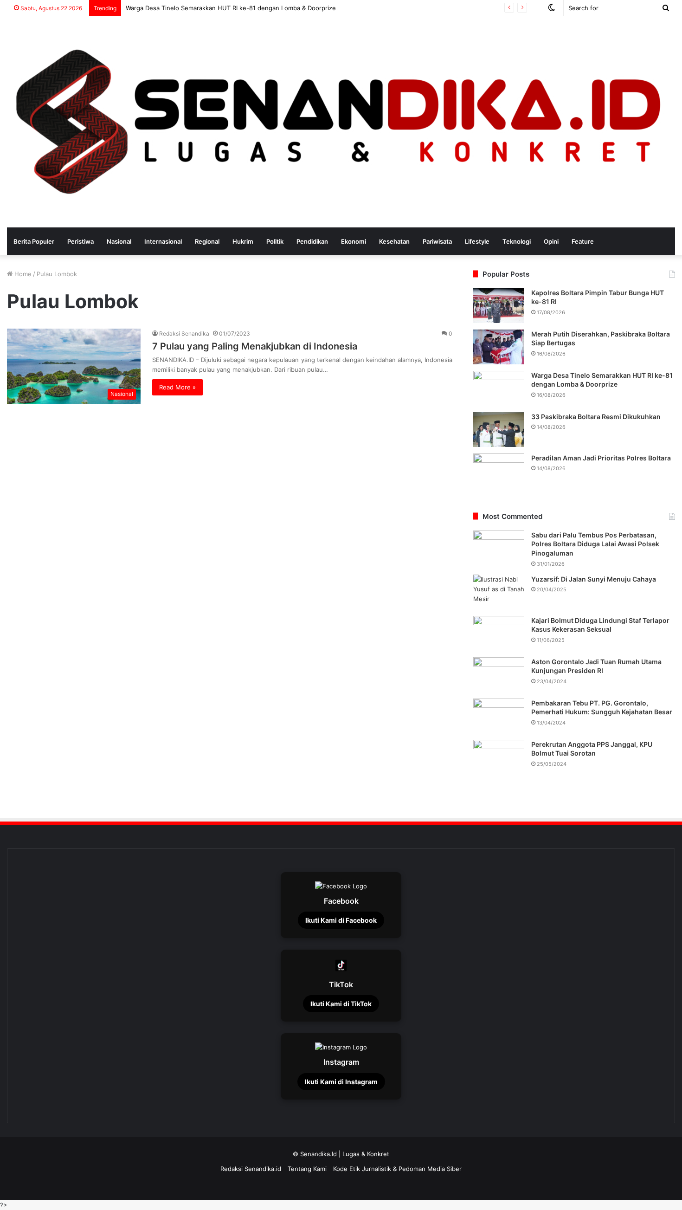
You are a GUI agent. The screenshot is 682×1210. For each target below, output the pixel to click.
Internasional (163, 241)
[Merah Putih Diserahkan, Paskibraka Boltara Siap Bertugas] (498, 347)
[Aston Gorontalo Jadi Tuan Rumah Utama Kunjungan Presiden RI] (498, 674)
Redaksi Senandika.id (250, 1168)
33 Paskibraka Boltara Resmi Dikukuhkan (596, 417)
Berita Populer (33, 241)
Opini (551, 241)
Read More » (177, 387)
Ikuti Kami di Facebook (341, 920)
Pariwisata (437, 241)
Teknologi (516, 241)
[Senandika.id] (341, 122)
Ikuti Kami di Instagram (341, 1082)
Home (22, 274)
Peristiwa (80, 241)
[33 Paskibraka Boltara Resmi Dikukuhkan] (498, 429)
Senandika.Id (318, 1154)
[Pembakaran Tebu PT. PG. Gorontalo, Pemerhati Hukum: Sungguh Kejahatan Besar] (498, 716)
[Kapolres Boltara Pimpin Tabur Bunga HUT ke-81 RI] (498, 305)
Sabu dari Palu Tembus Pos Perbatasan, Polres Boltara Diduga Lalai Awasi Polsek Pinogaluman (595, 544)
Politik (274, 241)
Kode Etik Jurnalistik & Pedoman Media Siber (397, 1168)
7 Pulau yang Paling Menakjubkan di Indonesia (254, 346)
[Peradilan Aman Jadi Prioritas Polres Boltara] (498, 470)
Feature (583, 241)
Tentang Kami (307, 1168)
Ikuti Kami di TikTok (341, 1004)
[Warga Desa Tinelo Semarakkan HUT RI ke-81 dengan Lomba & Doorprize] (498, 388)
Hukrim (242, 241)
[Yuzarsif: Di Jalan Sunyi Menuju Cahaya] (498, 592)
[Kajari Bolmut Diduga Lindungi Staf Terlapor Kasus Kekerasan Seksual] (498, 633)
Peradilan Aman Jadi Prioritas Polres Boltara (601, 458)
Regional (207, 241)
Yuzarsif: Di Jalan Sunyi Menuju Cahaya (593, 579)
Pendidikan (312, 241)
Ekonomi (353, 241)
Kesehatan (394, 241)
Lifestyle (477, 241)
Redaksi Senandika (184, 333)
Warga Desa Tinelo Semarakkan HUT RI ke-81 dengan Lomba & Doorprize (234, 8)
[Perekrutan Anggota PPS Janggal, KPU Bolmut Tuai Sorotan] (498, 757)
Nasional (119, 241)
